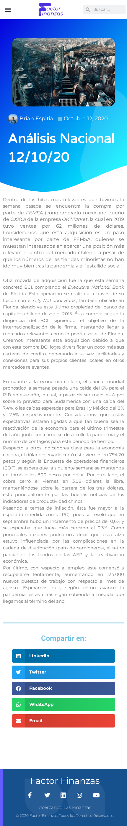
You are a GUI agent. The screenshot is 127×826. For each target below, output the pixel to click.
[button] (8, 9)
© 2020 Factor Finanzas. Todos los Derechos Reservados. (65, 815)
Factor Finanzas (65, 780)
